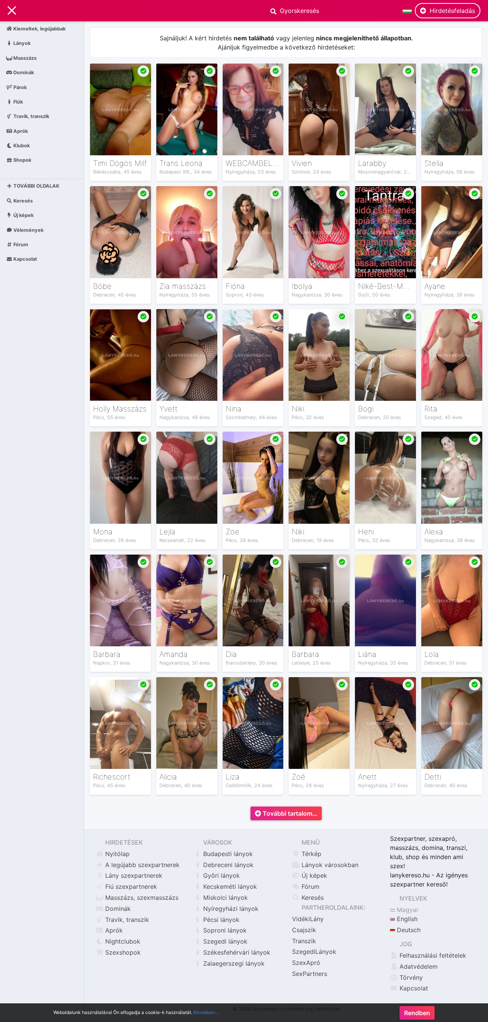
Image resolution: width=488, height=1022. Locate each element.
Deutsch (408, 930)
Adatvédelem (418, 966)
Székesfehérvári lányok (235, 952)
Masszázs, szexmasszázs (140, 897)
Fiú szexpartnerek (130, 886)
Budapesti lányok (227, 854)
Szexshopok (122, 952)
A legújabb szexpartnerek (141, 865)
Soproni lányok (224, 930)
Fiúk (17, 101)
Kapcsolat (24, 259)
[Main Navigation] (12, 10)
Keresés (22, 201)
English (406, 919)
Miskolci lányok (224, 897)
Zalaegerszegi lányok (233, 963)
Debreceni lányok (227, 865)
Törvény (410, 977)
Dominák (23, 72)
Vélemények (27, 230)
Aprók (20, 131)
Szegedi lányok (224, 941)
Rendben (417, 1013)
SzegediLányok (314, 951)
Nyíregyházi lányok (229, 908)
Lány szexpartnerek (132, 875)
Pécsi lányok (220, 919)
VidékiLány (308, 919)
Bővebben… (206, 1012)
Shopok (21, 160)
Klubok (21, 145)
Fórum (20, 244)
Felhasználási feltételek (432, 955)
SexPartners (309, 973)
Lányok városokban (329, 865)
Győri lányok (220, 875)
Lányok (21, 43)
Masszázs (24, 58)
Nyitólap (116, 854)
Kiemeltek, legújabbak (39, 29)
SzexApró (306, 962)
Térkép (310, 854)
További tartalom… (289, 813)
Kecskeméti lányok (229, 886)
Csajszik (304, 930)
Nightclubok (121, 941)
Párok (19, 87)
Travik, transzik (30, 116)
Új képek (23, 215)
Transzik (304, 941)
